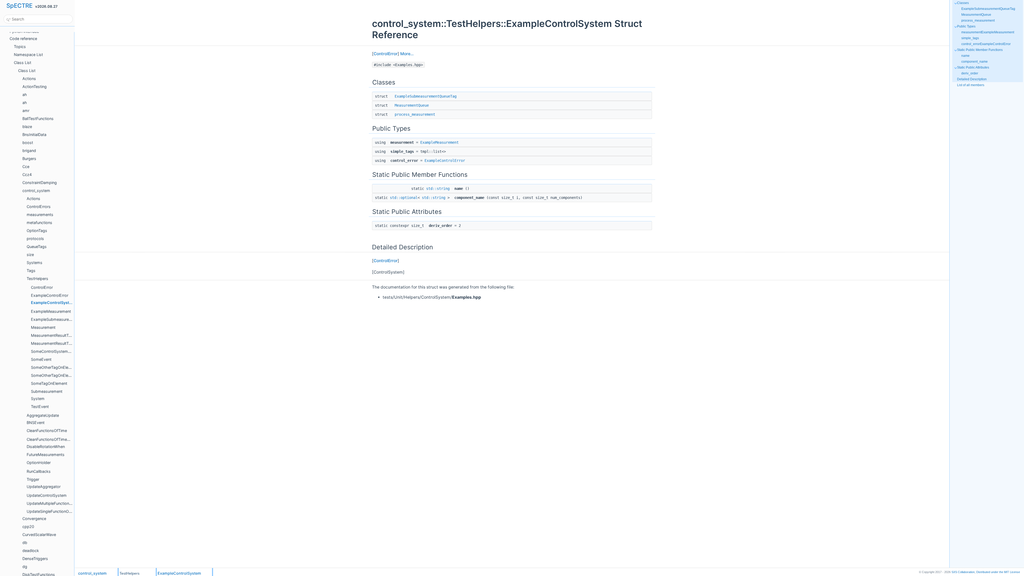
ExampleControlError (445, 160)
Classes (963, 3)
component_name (974, 61)
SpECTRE (19, 5)
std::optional (404, 197)
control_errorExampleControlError (986, 44)
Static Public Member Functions (980, 50)
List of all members (970, 85)
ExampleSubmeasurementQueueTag (426, 96)
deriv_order (969, 73)
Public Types (966, 26)
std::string (438, 188)
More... (407, 53)
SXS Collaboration (963, 572)
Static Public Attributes (973, 67)
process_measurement (415, 114)
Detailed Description (972, 79)
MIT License (998, 572)
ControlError (386, 53)
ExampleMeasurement (439, 142)
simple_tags (970, 38)
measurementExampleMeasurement (987, 32)
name (965, 56)
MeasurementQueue (412, 105)
